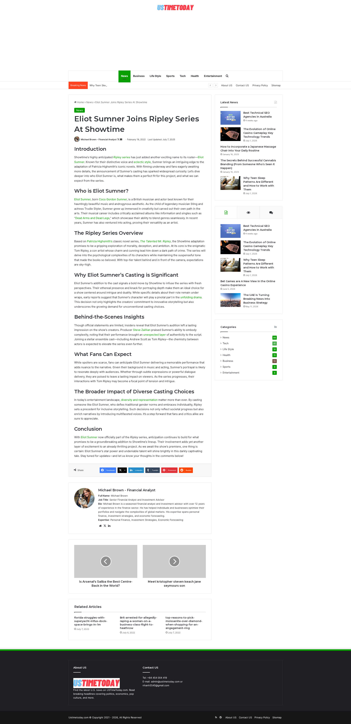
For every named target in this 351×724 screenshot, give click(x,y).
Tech (183, 75)
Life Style (155, 75)
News (124, 75)
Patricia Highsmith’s (99, 241)
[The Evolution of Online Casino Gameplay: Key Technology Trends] (230, 134)
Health (195, 75)
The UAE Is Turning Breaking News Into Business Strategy (256, 298)
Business (139, 75)
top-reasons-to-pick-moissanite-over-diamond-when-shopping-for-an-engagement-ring (184, 623)
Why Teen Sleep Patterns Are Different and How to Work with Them (129, 85)
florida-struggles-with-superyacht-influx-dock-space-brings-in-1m (90, 621)
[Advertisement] (175, 40)
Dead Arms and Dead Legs (92, 218)
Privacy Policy (260, 85)
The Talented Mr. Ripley (155, 241)
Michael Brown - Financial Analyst (99, 139)
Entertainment (213, 75)
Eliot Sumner (89, 437)
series (121, 157)
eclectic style (142, 162)
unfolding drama (190, 297)
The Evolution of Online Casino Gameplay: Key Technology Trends (259, 132)
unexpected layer (154, 334)
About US (226, 85)
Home (80, 102)
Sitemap (276, 85)
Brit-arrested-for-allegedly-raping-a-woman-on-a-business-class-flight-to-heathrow (138, 623)
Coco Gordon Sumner (113, 199)
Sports (170, 75)
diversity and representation (139, 400)
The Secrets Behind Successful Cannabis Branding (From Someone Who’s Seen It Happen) (248, 164)
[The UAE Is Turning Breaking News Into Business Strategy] (230, 300)
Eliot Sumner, (82, 199)
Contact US (242, 85)
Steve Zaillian (141, 330)
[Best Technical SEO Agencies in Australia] (230, 118)
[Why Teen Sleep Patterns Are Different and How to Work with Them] (230, 183)
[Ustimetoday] (175, 8)
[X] (105, 526)
